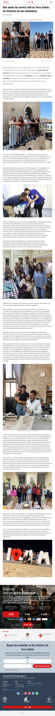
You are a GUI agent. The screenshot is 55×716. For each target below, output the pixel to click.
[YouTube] (29, 693)
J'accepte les (11, 669)
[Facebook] (18, 693)
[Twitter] (22, 693)
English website (30, 685)
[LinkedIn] (33, 693)
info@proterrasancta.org (12, 689)
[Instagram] (25, 693)
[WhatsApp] (37, 693)
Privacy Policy (14, 669)
